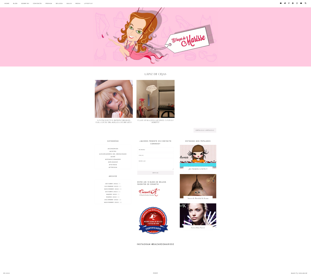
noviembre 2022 (112, 202)
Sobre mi (25, 3)
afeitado (113, 165)
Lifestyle (88, 3)
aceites (113, 151)
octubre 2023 (112, 192)
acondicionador (113, 159)
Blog (15, 3)
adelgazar (113, 162)
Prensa (49, 3)
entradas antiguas (205, 130)
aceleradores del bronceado (113, 154)
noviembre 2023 (112, 189)
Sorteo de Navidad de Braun (198, 198)
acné (113, 157)
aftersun (113, 167)
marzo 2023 (112, 194)
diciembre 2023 (113, 186)
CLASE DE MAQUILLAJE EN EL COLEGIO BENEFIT (155, 121)
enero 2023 (112, 197)
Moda (78, 3)
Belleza (59, 3)
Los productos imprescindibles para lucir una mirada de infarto (114, 121)
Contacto (37, 3)
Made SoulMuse (299, 273)
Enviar (156, 173)
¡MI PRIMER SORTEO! (198, 169)
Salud (69, 3)
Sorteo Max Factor (198, 228)
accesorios (113, 149)
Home (6, 3)
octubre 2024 (112, 184)
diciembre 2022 (113, 200)
